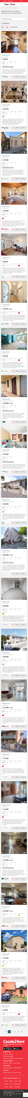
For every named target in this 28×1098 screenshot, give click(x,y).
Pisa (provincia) (8, 7)
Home (2, 7)
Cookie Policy (18, 1093)
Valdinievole (17, 1086)
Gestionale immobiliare (8, 1058)
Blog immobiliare (19, 1058)
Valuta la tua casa (7, 1072)
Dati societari (6, 1093)
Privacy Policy (12, 1093)
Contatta (17, 76)
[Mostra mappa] (3, 27)
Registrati (5, 1063)
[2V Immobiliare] (3, 573)
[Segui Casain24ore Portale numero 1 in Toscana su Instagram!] (7, 1096)
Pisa (19, 1078)
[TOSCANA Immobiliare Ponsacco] (5, 76)
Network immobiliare (8, 1056)
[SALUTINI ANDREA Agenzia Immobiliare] (5, 624)
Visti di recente (16, 1063)
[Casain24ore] (9, 4)
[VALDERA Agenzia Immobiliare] (5, 777)
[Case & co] (3, 522)
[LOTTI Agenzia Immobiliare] (5, 127)
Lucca (15, 1081)
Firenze (11, 1081)
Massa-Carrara (16, 1084)
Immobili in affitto (17, 1067)
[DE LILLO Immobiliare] (3, 276)
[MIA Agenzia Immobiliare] (5, 726)
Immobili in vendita (7, 1067)
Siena (19, 1081)
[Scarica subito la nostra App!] (8, 1048)
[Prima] (6, 1031)
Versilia (11, 1086)
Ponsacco (15, 7)
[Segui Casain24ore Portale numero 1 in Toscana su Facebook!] (4, 1096)
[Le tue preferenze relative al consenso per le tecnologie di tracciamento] (25, 1095)
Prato (10, 1084)
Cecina (6, 1086)
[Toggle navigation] (22, 4)
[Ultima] (21, 1031)
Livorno (6, 1081)
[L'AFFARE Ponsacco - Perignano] (5, 229)
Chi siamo (5, 1054)
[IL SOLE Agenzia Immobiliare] (3, 422)
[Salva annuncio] (12, 77)
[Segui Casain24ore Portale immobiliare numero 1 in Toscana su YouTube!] (10, 1096)
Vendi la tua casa (17, 1072)
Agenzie (11, 1054)
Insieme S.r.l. (11, 1092)
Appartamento (6, 55)
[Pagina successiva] (18, 1031)
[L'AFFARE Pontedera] (5, 977)
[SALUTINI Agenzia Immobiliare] (5, 878)
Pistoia (6, 1084)
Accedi (10, 1063)
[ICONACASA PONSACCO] (5, 178)
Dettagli (23, 76)
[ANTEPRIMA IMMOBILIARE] (5, 323)
